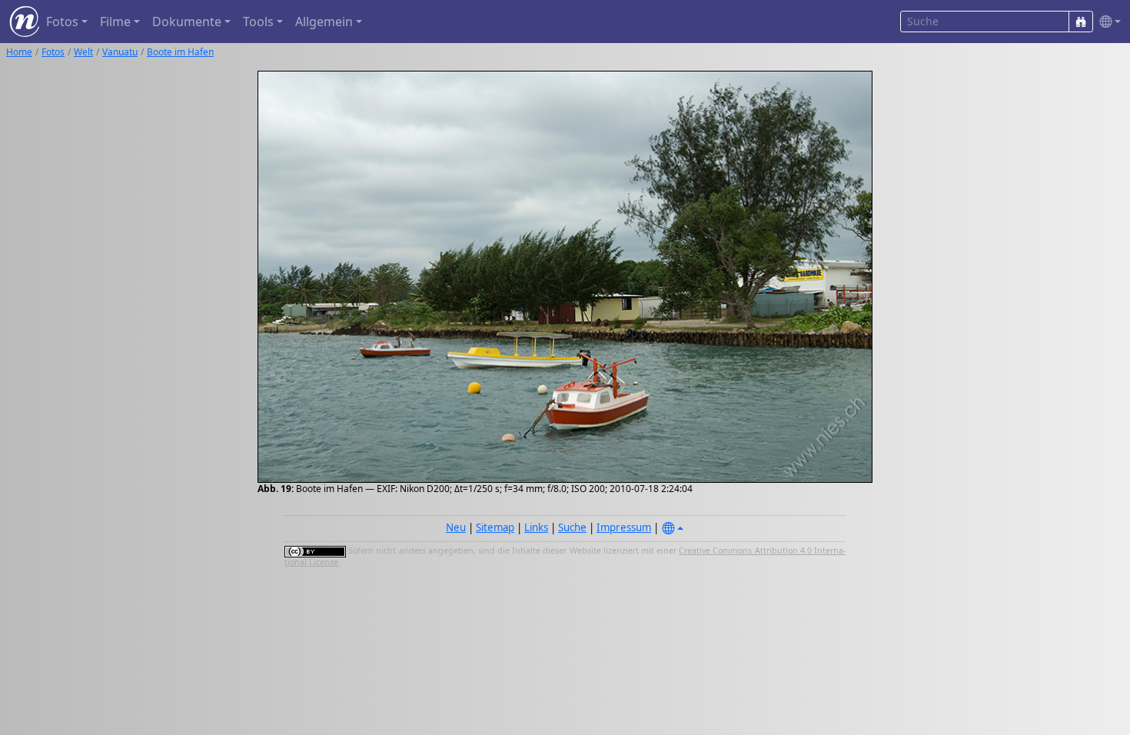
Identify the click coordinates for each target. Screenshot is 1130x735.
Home (19, 51)
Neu (456, 527)
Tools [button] (258, 21)
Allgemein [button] (324, 21)
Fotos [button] (62, 21)
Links (536, 527)
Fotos (53, 51)
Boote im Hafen (180, 51)
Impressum (624, 527)
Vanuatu (120, 51)
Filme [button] (115, 21)
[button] (1107, 22)
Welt (83, 51)
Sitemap (495, 527)
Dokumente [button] (186, 21)
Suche (572, 527)
